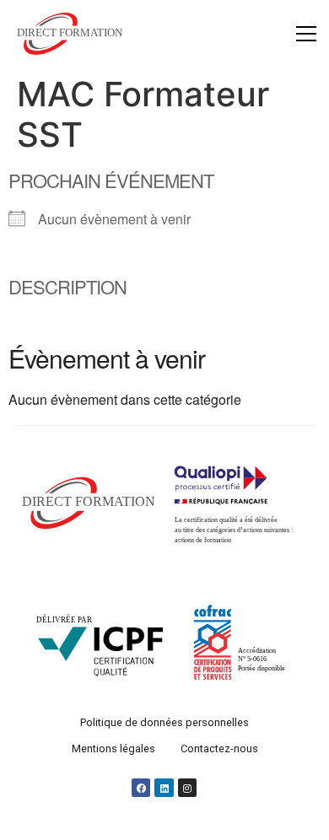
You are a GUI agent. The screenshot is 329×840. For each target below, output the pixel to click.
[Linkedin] (164, 788)
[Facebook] (141, 788)
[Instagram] (187, 788)
